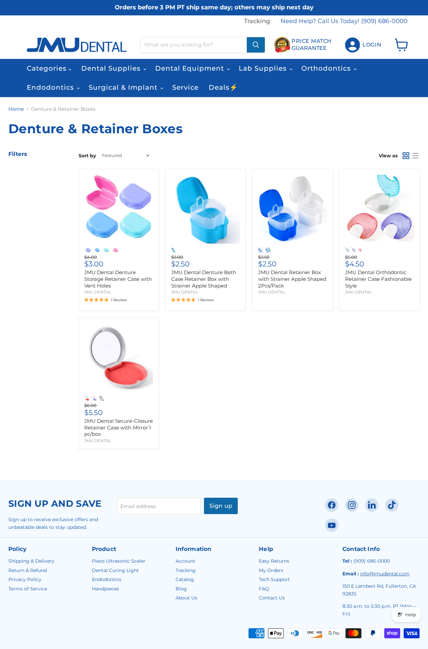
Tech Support (274, 579)
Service (185, 87)
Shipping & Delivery (31, 561)
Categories (48, 68)
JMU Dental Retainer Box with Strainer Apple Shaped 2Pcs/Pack (292, 279)
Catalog (185, 579)
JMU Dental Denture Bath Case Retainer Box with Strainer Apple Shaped (203, 279)
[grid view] (406, 155)
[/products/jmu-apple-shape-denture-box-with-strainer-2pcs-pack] (292, 209)
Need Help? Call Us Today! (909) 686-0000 (344, 21)
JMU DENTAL (97, 292)
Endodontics (51, 87)
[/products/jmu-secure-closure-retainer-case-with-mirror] (118, 357)
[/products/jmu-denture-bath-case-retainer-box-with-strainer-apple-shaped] (205, 209)
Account (185, 561)
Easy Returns (274, 561)
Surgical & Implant (124, 87)
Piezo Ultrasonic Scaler (118, 561)
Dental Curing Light (115, 570)
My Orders (271, 570)
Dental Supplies (111, 68)
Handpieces (105, 589)
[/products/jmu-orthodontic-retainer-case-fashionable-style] (379, 209)
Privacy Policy (24, 579)
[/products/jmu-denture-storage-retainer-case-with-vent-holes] (118, 209)
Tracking (257, 21)
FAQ (264, 589)
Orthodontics (327, 68)
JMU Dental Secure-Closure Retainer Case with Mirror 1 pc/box (118, 427)
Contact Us (272, 598)
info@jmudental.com (385, 574)
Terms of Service (27, 589)
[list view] (415, 155)
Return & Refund (27, 570)
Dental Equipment (190, 68)
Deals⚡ (223, 87)
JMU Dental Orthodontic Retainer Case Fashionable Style (378, 279)
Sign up (220, 505)
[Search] (256, 45)
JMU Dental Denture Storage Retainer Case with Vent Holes (118, 279)
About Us (186, 598)
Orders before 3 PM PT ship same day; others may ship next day (214, 7)
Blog (181, 589)
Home (16, 109)
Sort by (87, 155)
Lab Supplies (264, 68)
